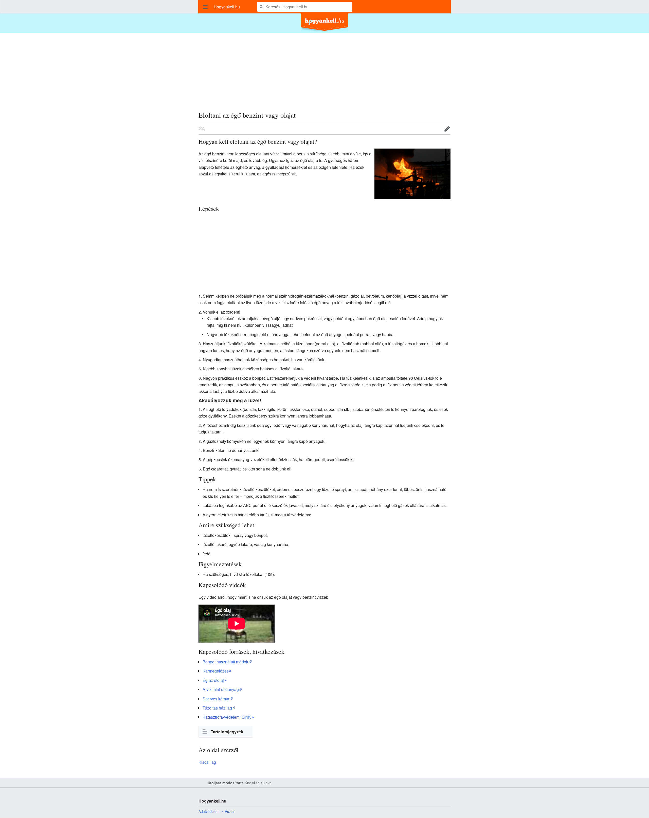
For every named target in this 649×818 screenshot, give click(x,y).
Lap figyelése (431, 128)
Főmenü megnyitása (205, 7)
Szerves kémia (216, 699)
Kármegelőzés (216, 671)
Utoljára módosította (226, 782)
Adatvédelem (209, 811)
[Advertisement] (324, 68)
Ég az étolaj (213, 680)
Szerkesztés (447, 128)
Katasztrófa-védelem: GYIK (227, 717)
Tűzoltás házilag (217, 708)
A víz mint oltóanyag (221, 689)
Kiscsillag (207, 762)
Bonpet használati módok (225, 662)
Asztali (230, 811)
